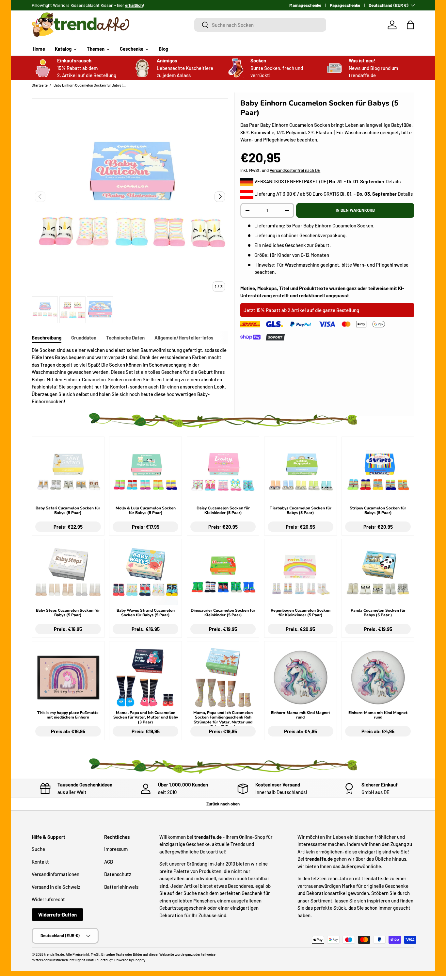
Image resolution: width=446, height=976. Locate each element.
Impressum (116, 849)
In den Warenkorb (355, 210)
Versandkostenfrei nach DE (295, 170)
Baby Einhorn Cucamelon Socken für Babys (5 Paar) (90, 85)
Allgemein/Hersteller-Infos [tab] (184, 337)
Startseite (40, 85)
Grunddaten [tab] (83, 337)
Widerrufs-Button (57, 915)
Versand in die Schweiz (56, 887)
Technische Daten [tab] (125, 337)
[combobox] (260, 25)
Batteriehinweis (121, 887)
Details (393, 181)
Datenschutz (117, 874)
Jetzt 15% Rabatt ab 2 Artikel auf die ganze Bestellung (301, 310)
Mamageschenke (305, 5)
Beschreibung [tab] (46, 337)
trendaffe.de (54, 954)
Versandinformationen (55, 874)
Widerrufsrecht (48, 899)
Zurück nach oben (223, 803)
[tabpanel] (130, 375)
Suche (38, 849)
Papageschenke (345, 5)
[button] (410, 25)
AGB (108, 862)
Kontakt (40, 862)
